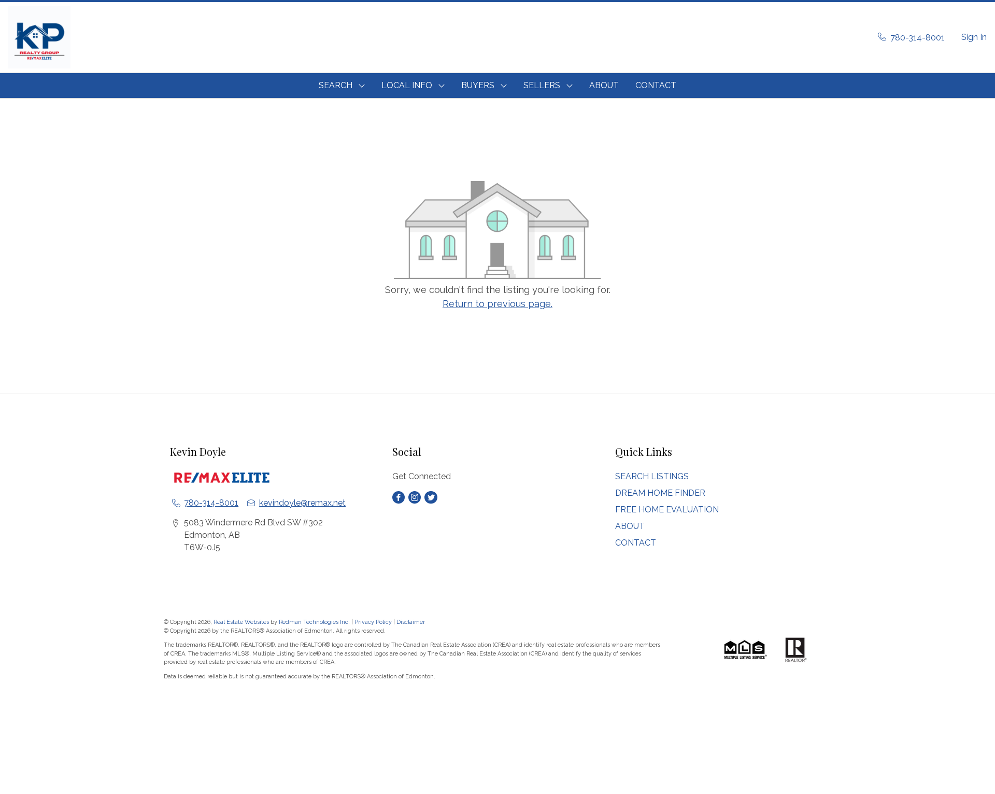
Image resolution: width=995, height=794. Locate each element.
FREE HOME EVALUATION (667, 509)
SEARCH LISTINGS (652, 476)
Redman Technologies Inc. (315, 622)
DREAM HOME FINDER (660, 493)
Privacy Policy (373, 622)
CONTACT (655, 85)
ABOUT (604, 85)
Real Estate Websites (242, 622)
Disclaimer (410, 622)
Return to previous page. (497, 303)
